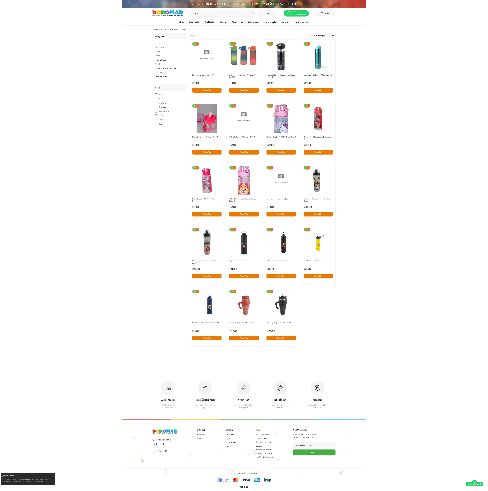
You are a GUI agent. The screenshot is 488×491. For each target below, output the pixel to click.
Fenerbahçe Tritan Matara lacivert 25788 (205, 323)
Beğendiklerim (230, 438)
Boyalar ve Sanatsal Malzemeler (165, 68)
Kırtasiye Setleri (160, 60)
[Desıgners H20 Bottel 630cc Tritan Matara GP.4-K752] (281, 56)
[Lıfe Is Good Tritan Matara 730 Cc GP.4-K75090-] (244, 56)
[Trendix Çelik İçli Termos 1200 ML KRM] (244, 304)
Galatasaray (162, 107)
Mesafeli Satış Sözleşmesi (264, 457)
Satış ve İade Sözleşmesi (264, 442)
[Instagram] (165, 451)
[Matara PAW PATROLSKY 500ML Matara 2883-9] (244, 180)
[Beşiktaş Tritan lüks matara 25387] (244, 242)
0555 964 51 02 (163, 439)
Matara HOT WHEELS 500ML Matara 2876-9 (318, 138)
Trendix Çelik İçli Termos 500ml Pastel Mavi (318, 75)
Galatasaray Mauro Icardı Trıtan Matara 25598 (205, 262)
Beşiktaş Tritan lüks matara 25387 (240, 261)
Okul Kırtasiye (159, 47)
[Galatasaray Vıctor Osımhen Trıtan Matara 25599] (318, 180)
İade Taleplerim (230, 442)
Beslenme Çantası (161, 77)
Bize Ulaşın (259, 446)
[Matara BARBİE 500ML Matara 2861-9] (207, 118)
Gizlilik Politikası (261, 438)
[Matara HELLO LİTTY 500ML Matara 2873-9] (281, 118)
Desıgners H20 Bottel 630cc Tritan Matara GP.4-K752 (280, 76)
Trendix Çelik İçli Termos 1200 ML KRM (242, 323)
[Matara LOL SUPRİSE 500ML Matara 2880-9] (207, 180)
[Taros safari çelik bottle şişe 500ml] (281, 180)
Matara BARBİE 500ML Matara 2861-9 (205, 137)
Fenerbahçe (162, 103)
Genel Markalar (164, 111)
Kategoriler (159, 36)
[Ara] (252, 13)
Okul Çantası (159, 72)
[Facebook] (154, 451)
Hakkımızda (201, 434)
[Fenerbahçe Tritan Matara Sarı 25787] (318, 242)
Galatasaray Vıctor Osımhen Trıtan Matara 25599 (317, 200)
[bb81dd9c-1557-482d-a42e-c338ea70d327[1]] (164, 431)
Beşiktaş (161, 99)
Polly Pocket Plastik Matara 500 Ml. (204, 75)
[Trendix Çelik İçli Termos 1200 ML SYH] (281, 304)
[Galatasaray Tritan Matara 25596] (281, 242)
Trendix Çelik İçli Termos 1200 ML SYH (279, 323)
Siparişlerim (229, 434)
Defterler (158, 64)
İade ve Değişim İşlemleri (264, 453)
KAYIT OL (314, 452)
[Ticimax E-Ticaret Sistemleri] (244, 487)
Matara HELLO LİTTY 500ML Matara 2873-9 (281, 137)
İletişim (199, 438)
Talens (161, 120)
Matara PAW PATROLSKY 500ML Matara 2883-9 (242, 200)
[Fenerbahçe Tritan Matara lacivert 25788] (207, 304)
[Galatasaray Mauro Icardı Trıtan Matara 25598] (207, 242)
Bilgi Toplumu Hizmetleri (264, 449)
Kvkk (23, 481)
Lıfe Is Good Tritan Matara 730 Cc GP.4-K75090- (242, 76)
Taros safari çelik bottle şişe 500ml (278, 199)
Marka (157, 87)
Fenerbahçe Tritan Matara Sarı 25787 (316, 261)
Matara (157, 51)
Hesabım (228, 446)
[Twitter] (160, 451)
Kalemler (158, 56)
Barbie (161, 94)
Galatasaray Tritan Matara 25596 (277, 261)
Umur (161, 124)
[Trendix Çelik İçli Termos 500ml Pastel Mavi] (318, 56)
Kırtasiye (158, 43)
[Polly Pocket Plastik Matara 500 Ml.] (207, 56)
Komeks (161, 115)
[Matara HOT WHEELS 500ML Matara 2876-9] (318, 118)
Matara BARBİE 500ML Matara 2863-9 (242, 137)
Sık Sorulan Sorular (263, 434)
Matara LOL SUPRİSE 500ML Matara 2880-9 (206, 200)
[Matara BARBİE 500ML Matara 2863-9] (244, 118)
